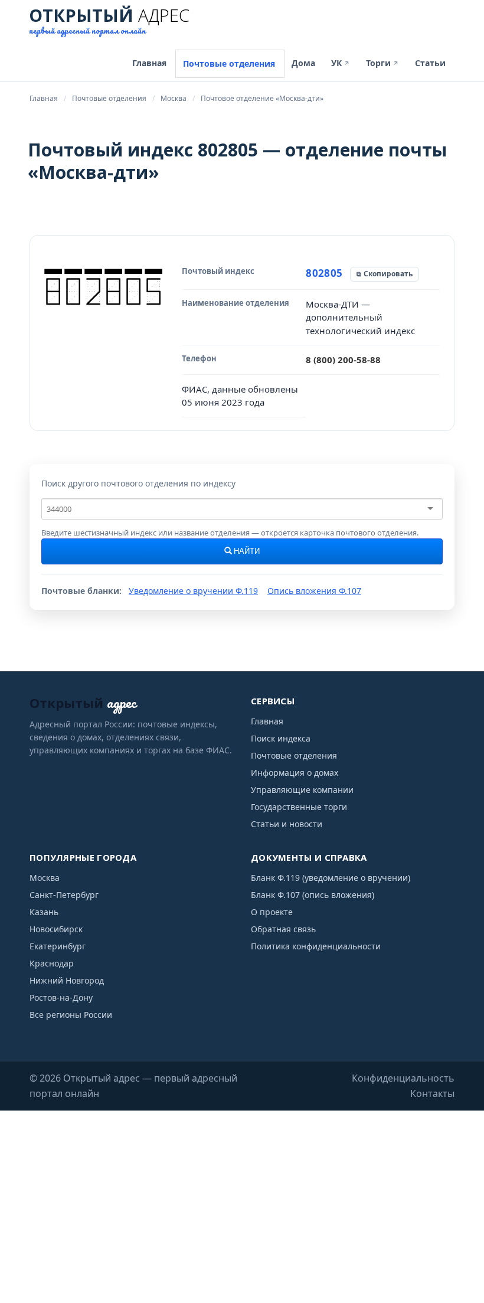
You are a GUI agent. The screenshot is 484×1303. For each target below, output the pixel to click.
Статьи (430, 62)
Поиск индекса (280, 738)
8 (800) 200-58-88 (343, 359)
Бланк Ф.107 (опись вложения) (312, 894)
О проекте (272, 911)
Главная (149, 62)
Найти (246, 551)
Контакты (432, 1093)
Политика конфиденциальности (316, 946)
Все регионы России (71, 1014)
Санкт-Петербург (64, 894)
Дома (303, 62)
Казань (44, 911)
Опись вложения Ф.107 (314, 590)
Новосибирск (56, 929)
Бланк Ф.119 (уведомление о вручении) (330, 877)
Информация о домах (294, 772)
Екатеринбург (58, 946)
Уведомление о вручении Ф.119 (193, 590)
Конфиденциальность (403, 1078)
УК (340, 62)
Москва (45, 877)
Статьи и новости (286, 824)
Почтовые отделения (229, 63)
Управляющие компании (302, 789)
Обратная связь (283, 929)
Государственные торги (299, 806)
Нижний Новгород (67, 980)
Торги (382, 62)
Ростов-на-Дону (61, 997)
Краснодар (52, 963)
